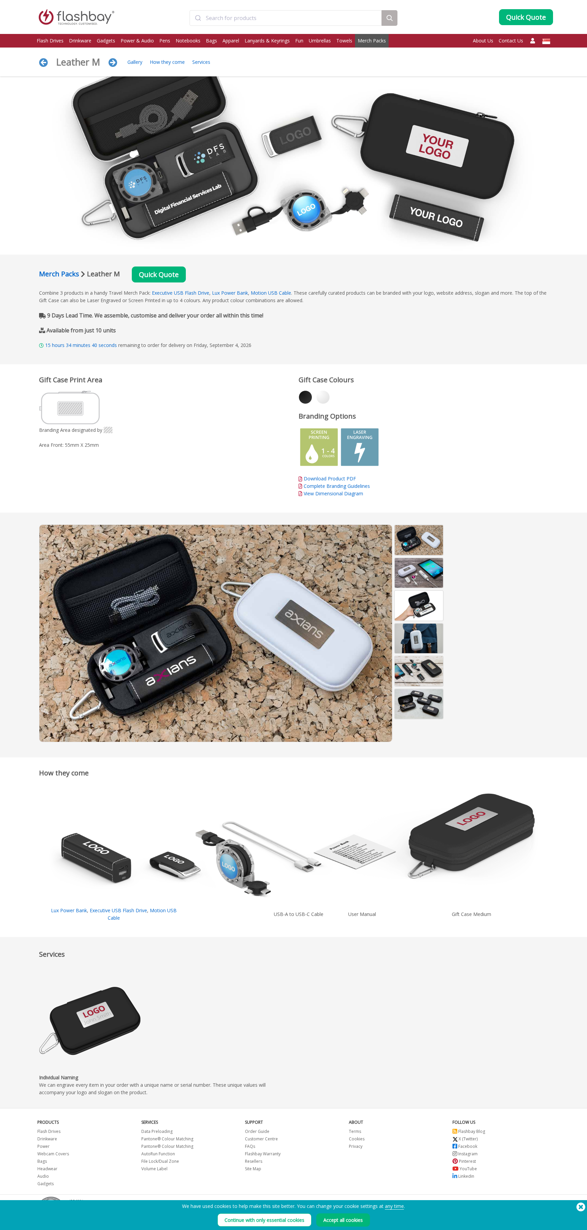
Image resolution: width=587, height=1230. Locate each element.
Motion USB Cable (271, 293)
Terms (355, 1131)
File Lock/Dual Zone (160, 1161)
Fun (299, 40)
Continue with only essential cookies (264, 1220)
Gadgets (106, 40)
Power (43, 1146)
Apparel (231, 40)
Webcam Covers (53, 1154)
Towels (344, 40)
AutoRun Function (158, 1154)
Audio (43, 1176)
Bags (211, 40)
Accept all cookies (343, 1220)
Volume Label (154, 1169)
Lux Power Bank (230, 293)
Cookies (356, 1139)
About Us (483, 40)
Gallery (134, 62)
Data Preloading (157, 1131)
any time (394, 1206)
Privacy (355, 1146)
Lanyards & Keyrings (267, 40)
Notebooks (188, 40)
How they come (167, 62)
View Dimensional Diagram (333, 493)
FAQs (250, 1146)
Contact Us (511, 40)
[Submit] (198, 18)
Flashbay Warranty (263, 1154)
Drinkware (80, 40)
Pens (164, 40)
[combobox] (285, 18)
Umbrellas (320, 40)
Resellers (253, 1161)
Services (201, 62)
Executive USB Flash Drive (180, 293)
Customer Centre (261, 1139)
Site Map (253, 1169)
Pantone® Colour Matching (167, 1139)
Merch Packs (372, 40)
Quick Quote (159, 274)
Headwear (47, 1169)
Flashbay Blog (471, 1131)
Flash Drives (50, 40)
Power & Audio (137, 40)
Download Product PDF (329, 478)
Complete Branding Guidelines (337, 486)
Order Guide (257, 1131)
